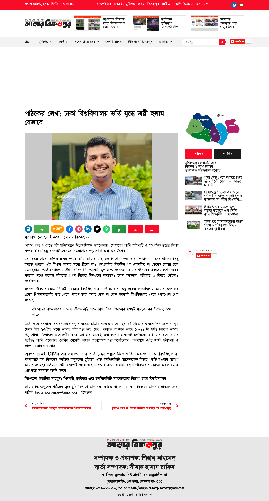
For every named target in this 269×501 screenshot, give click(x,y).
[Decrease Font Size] (152, 229)
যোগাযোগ (202, 4)
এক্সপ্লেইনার (103, 4)
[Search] (222, 42)
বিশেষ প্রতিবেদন (84, 42)
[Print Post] (28, 229)
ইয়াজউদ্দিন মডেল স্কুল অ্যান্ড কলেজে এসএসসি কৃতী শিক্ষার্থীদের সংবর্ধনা (221, 210)
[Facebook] (234, 5)
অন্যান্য (163, 42)
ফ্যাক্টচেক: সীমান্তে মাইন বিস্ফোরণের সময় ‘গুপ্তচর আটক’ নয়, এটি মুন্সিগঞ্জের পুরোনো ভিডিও (114, 29)
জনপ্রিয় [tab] (227, 153)
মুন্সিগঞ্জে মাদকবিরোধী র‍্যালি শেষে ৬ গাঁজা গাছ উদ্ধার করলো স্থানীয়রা (223, 225)
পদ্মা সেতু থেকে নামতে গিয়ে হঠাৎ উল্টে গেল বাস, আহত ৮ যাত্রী (223, 181)
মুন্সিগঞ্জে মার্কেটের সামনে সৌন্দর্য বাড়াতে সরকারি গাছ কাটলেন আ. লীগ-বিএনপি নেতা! (223, 196)
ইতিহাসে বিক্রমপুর (140, 42)
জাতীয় (63, 42)
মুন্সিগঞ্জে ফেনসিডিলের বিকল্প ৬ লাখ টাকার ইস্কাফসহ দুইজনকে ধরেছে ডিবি (202, 166)
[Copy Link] (119, 229)
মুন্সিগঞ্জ (43, 42)
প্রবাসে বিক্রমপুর (148, 4)
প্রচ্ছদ (28, 42)
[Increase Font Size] (135, 229)
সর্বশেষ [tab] (198, 153)
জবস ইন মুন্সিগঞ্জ (124, 4)
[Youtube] (241, 5)
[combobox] (200, 42)
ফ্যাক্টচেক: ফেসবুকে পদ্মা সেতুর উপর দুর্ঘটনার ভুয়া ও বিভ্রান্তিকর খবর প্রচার (229, 29)
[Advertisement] (134, 74)
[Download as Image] (41, 229)
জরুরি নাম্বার (113, 42)
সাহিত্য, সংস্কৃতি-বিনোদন (177, 4)
